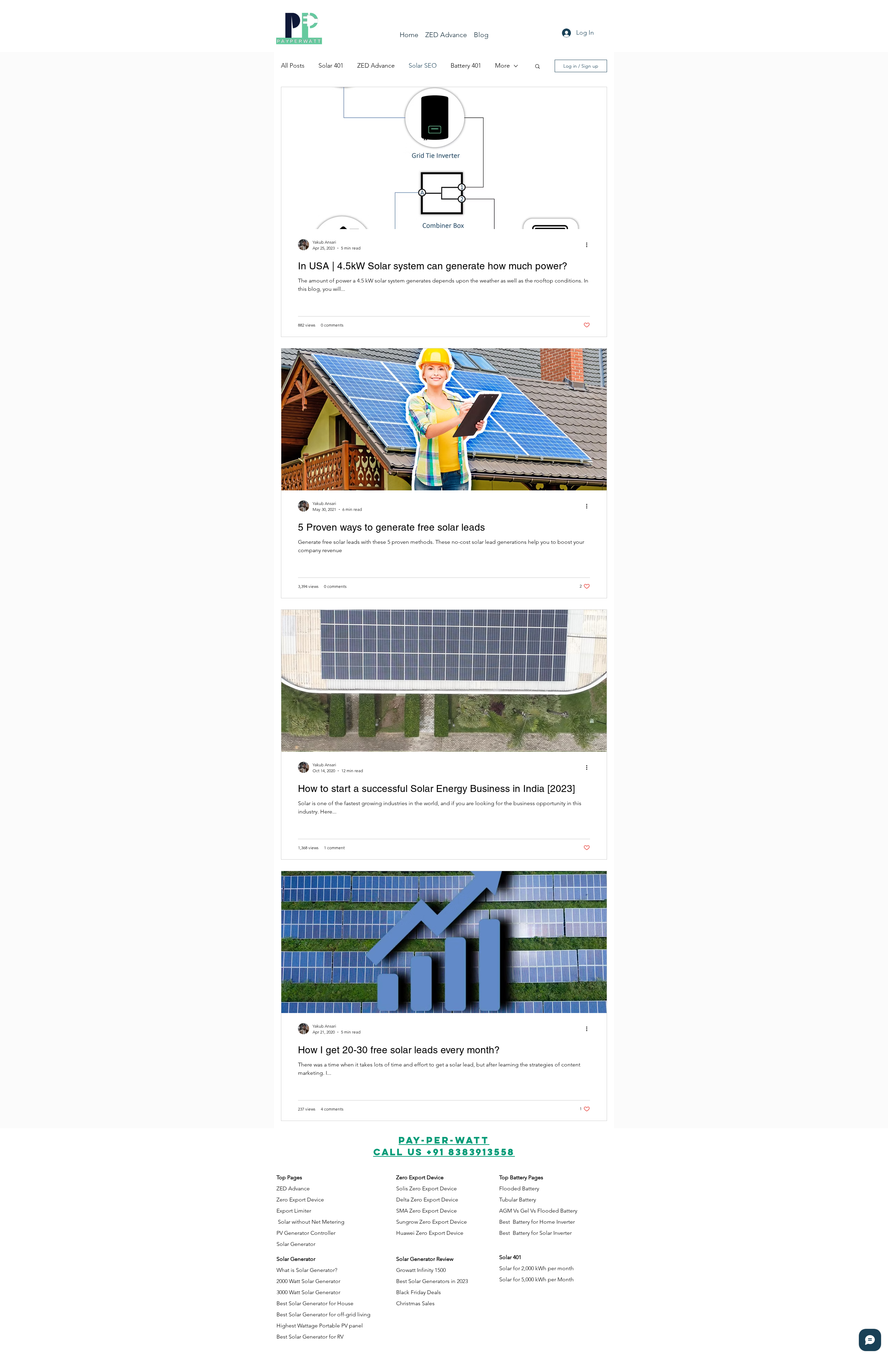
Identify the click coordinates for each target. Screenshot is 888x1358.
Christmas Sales (415, 1303)
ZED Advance (376, 65)
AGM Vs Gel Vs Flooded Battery (538, 1210)
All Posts (293, 65)
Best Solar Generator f (303, 1336)
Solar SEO (423, 65)
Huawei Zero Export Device (429, 1233)
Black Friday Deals (418, 1292)
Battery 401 (466, 65)
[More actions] (589, 245)
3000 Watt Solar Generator (308, 1292)
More (502, 65)
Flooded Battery (519, 1188)
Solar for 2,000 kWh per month (536, 1268)
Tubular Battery (517, 1199)
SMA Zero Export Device (426, 1210)
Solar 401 (330, 65)
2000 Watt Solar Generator (308, 1281)
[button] (537, 66)
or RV (337, 1336)
